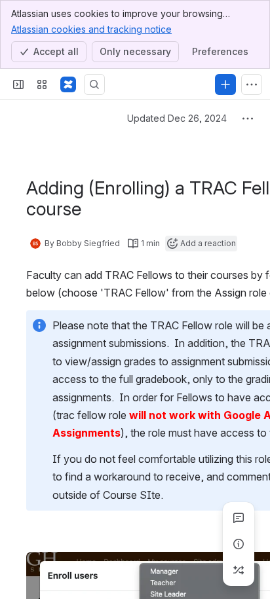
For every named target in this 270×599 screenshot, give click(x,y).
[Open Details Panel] (238, 544)
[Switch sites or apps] (41, 84)
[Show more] (251, 84)
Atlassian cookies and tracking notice (91, 29)
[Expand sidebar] (18, 84)
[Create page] (238, 570)
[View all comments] (238, 517)
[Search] (94, 84)
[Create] (225, 84)
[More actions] (247, 118)
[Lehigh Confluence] (68, 84)
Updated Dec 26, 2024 (177, 118)
